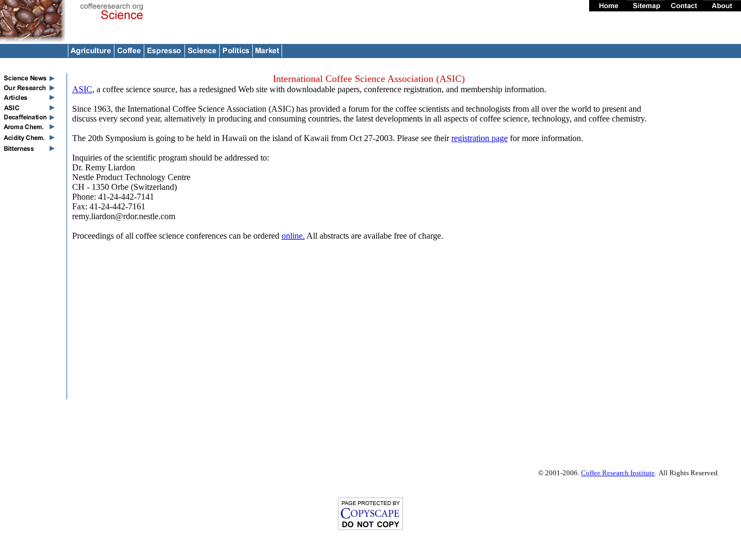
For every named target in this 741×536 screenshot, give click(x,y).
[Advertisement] (706, 236)
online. (293, 235)
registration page (479, 138)
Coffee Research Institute (618, 473)
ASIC (82, 89)
